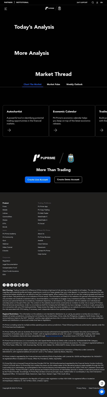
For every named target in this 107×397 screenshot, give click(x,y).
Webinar (5, 244)
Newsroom (41, 247)
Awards (40, 240)
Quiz (4, 240)
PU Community (8, 237)
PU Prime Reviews (44, 237)
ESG (4, 274)
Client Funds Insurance (11, 271)
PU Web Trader (43, 213)
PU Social (41, 223)
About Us (41, 234)
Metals (5, 210)
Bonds (5, 227)
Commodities (7, 217)
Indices (5, 213)
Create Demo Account (68, 179)
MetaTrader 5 (42, 217)
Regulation (6, 261)
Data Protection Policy (96, 388)
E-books (5, 251)
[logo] (55, 8)
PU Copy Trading (43, 210)
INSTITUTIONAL (22, 3)
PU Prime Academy (9, 234)
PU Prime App (42, 206)
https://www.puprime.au (54, 336)
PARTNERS (8, 3)
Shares (5, 220)
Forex (5, 206)
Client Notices (43, 244)
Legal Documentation (10, 264)
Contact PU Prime (44, 251)
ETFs (4, 223)
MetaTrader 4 (42, 220)
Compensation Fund (10, 268)
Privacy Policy (81, 388)
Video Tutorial (7, 247)
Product (6, 203)
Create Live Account (38, 179)
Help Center (42, 254)
